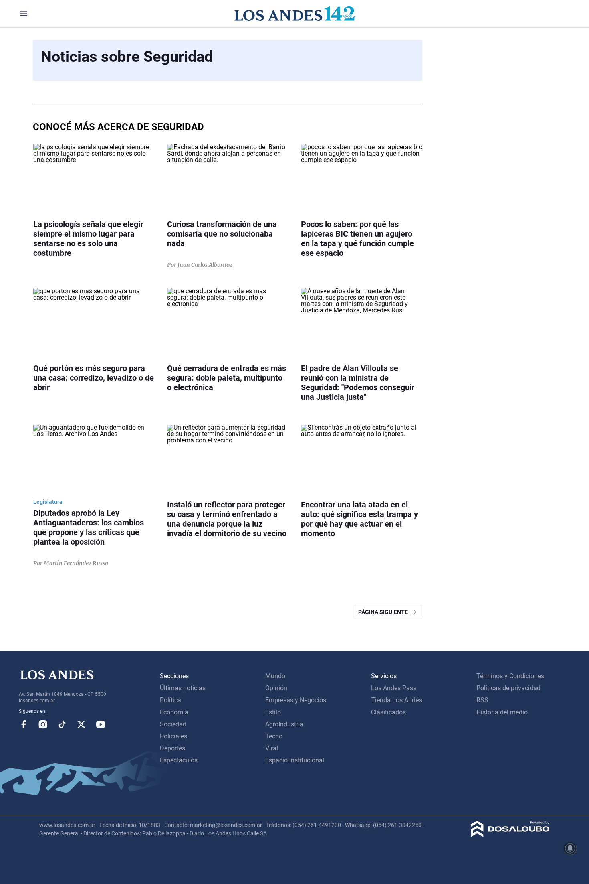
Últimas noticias (183, 688)
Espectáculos (179, 760)
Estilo (273, 712)
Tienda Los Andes (396, 700)
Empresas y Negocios (295, 700)
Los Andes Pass (393, 688)
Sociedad (173, 724)
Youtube (100, 724)
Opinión (276, 688)
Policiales (173, 736)
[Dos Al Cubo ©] (510, 835)
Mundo (275, 676)
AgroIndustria (284, 724)
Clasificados (388, 712)
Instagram (43, 724)
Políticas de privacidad (508, 688)
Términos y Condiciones (510, 676)
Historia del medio (502, 712)
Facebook (23, 724)
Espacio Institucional (294, 760)
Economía (174, 712)
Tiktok (62, 724)
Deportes (172, 748)
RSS (482, 700)
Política (170, 700)
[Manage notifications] (570, 848)
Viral (271, 748)
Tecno (273, 736)
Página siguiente (384, 612)
